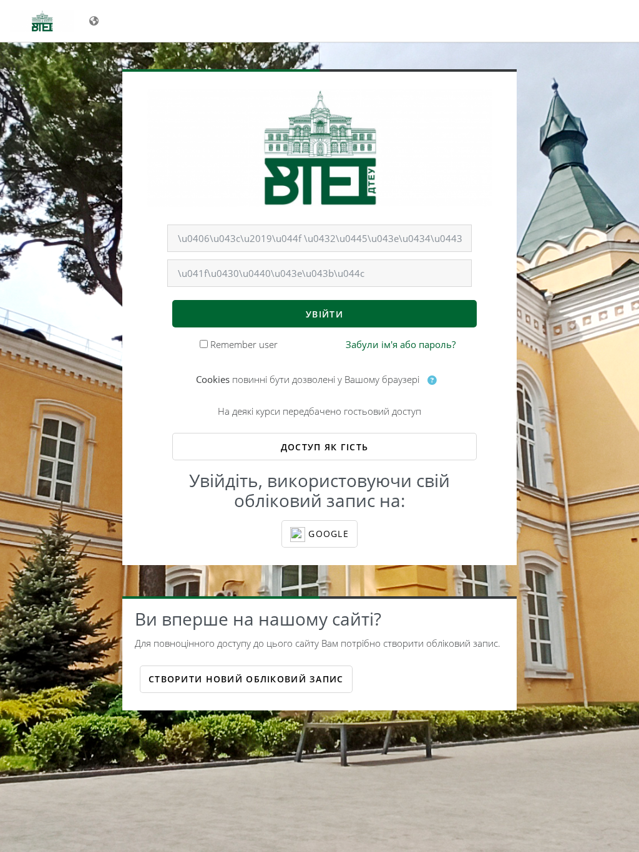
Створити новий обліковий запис (246, 679)
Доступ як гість (324, 447)
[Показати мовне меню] (95, 21)
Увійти (324, 314)
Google (327, 534)
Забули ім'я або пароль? (401, 344)
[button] (432, 380)
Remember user (244, 344)
